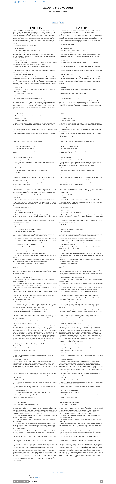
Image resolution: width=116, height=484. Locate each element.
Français (27, 2)
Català (37, 2)
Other (44, 2)
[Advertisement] (58, 15)
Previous (55, 22)
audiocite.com (37, 477)
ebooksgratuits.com (37, 475)
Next (61, 22)
